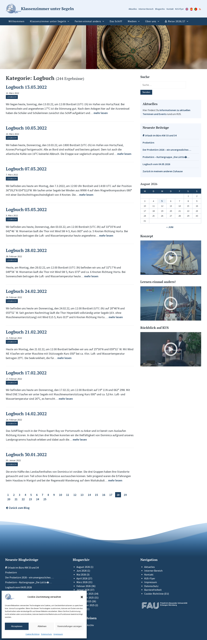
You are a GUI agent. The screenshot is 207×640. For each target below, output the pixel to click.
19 (125, 494)
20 (8, 499)
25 (44, 499)
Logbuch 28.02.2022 (26, 250)
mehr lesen (101, 113)
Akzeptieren (16, 626)
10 (60, 494)
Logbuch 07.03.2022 (26, 169)
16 (103, 494)
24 (37, 499)
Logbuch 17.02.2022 (26, 373)
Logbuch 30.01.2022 (26, 454)
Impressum (58, 634)
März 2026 (82, 582)
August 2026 (83, 566)
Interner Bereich (146, 9)
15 (96, 494)
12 (74, 494)
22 (23, 499)
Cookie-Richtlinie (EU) (156, 593)
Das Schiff (116, 21)
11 (67, 494)
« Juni (169, 227)
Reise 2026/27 (176, 21)
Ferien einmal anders (88, 21)
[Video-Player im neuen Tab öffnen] (170, 257)
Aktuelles (133, 9)
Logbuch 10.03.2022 (26, 128)
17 (110, 494)
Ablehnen (42, 626)
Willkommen (16, 21)
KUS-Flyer (179, 9)
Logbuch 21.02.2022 (26, 332)
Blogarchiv (160, 9)
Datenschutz (46, 634)
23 (30, 499)
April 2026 (81, 578)
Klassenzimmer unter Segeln (48, 21)
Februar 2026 (83, 586)
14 (89, 494)
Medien (132, 21)
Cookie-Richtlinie (32, 634)
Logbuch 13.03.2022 (26, 87)
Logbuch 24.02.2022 (26, 291)
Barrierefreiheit (153, 589)
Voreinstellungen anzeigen (69, 626)
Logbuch (12, 97)
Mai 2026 (81, 574)
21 (16, 499)
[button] (81, 597)
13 (82, 494)
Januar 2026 (83, 589)
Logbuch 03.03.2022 (26, 209)
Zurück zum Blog (19, 508)
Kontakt (170, 9)
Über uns (150, 21)
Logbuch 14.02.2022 (26, 414)
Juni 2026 (81, 570)
